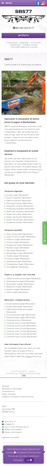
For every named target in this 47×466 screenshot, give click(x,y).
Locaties (32, 371)
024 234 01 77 (10, 421)
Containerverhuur (8, 391)
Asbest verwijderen (9, 394)
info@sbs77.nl (10, 424)
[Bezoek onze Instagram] (43, 3)
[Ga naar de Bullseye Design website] (23, 376)
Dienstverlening (11, 373)
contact (29, 356)
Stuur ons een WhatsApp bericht (17, 427)
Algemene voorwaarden (10, 437)
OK (28, 460)
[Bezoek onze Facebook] (38, 3)
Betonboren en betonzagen (12, 389)
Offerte (25, 35)
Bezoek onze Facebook (13, 429)
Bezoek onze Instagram (13, 432)
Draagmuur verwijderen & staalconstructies (18, 396)
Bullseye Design (35, 373)
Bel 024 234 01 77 (24, 28)
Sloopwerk (6, 386)
